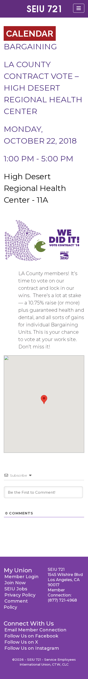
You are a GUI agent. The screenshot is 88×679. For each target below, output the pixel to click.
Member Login (21, 576)
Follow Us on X (21, 642)
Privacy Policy (19, 595)
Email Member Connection (35, 630)
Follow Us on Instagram (31, 648)
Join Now (15, 582)
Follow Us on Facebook (31, 636)
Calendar (29, 33)
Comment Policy (16, 604)
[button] (44, 399)
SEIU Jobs (15, 589)
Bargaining (30, 46)
